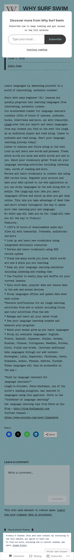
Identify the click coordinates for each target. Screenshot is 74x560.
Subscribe (55, 39)
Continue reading (37, 50)
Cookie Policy (20, 545)
